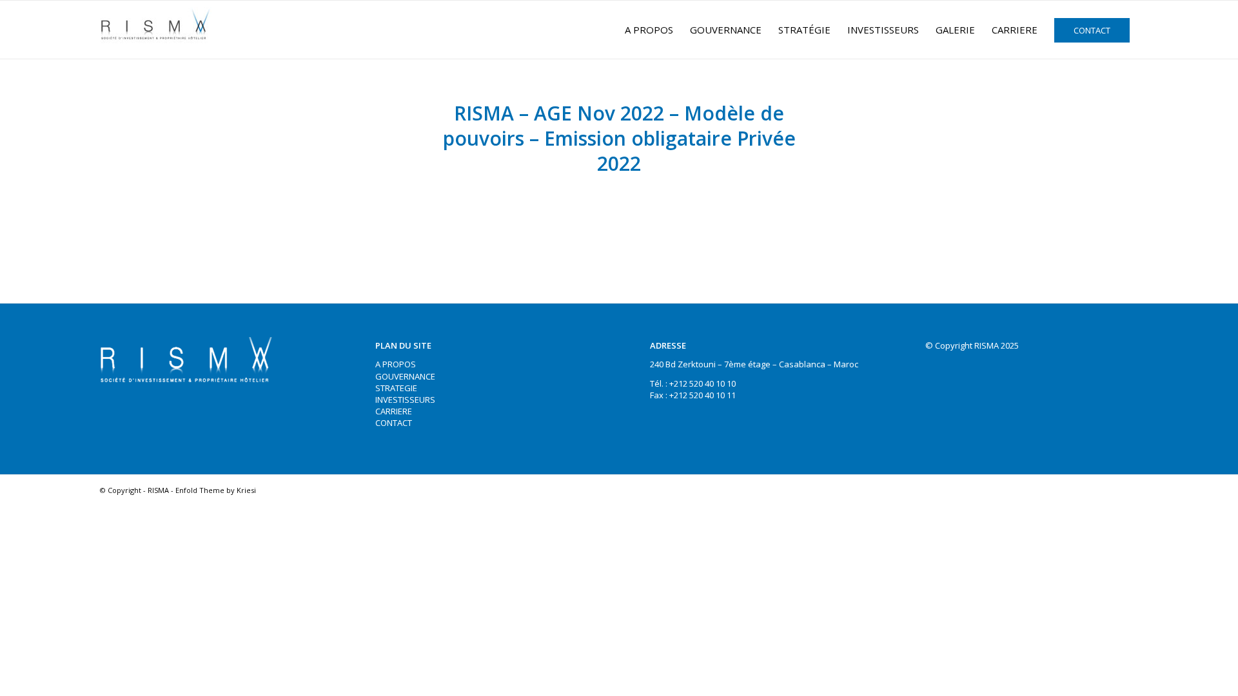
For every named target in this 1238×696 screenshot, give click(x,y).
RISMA (158, 490)
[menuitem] (649, 30)
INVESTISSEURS (405, 399)
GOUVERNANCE (405, 376)
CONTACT (393, 423)
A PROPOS (395, 364)
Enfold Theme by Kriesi (215, 490)
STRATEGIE (396, 388)
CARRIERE (393, 411)
